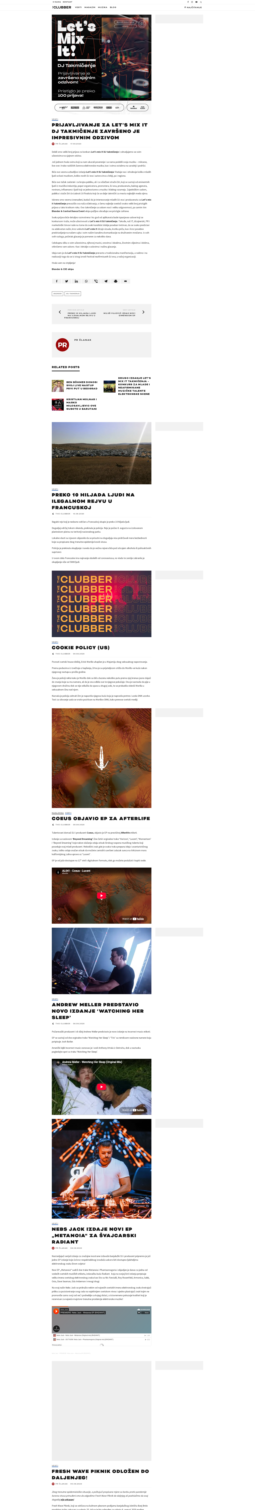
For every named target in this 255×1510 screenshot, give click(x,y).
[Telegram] (105, 281)
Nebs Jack (55, 1353)
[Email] (125, 281)
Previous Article (76, 310)
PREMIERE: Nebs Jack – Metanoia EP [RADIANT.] (74, 1353)
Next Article (129, 310)
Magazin (89, 7)
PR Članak (62, 144)
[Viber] (96, 281)
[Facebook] (56, 281)
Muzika (102, 7)
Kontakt (67, 2)
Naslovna (58, 813)
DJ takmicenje (73, 294)
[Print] (115, 281)
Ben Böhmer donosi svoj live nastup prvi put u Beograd (82, 385)
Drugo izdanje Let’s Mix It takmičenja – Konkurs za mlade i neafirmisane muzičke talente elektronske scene (134, 386)
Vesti (78, 7)
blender (58, 294)
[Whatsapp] (86, 281)
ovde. (143, 860)
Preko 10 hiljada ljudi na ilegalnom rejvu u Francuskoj (80, 315)
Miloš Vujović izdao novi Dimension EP (119, 314)
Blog (113, 7)
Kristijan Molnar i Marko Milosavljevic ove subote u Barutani (81, 404)
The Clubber (63, 514)
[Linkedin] (76, 281)
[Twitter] (66, 281)
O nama (57, 2)
